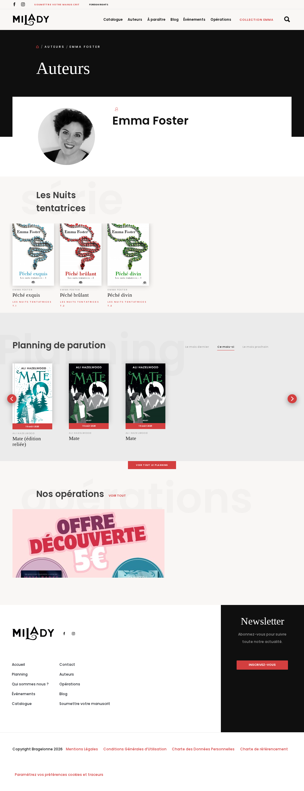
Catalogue (113, 19)
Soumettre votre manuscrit (57, 4)
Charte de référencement (264, 749)
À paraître (156, 19)
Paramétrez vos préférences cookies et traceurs (59, 774)
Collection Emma (256, 20)
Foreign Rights (98, 4)
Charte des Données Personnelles (203, 749)
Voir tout (117, 495)
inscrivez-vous (262, 665)
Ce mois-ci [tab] (225, 347)
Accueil (18, 664)
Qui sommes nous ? (30, 684)
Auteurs (135, 19)
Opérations (220, 19)
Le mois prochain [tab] (255, 347)
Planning (20, 674)
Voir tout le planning (152, 465)
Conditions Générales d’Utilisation (135, 749)
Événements (194, 19)
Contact (67, 664)
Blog (174, 19)
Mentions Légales (82, 749)
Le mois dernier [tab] (197, 347)
